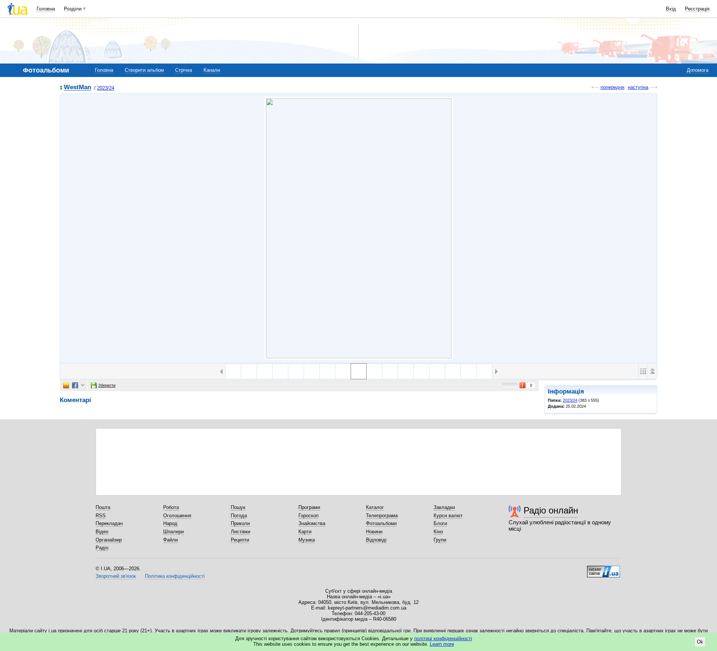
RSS (101, 515)
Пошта (103, 507)
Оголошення (177, 515)
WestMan (77, 87)
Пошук (238, 507)
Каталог (375, 507)
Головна (46, 9)
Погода (239, 515)
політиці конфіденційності (443, 638)
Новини (374, 531)
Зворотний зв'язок (116, 576)
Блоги (440, 523)
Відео (102, 531)
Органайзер (109, 540)
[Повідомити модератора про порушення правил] (522, 385)
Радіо (102, 547)
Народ (170, 523)
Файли (170, 540)
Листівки (240, 531)
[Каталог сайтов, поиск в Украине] (603, 569)
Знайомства (311, 523)
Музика (306, 540)
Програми (309, 507)
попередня (612, 87)
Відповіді (376, 540)
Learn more (442, 644)
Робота (171, 507)
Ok (700, 642)
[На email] (66, 385)
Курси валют (448, 515)
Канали (212, 70)
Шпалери (173, 531)
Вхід (671, 9)
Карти (304, 531)
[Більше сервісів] (82, 385)
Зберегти (106, 385)
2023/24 (105, 88)
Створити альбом (144, 70)
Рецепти (240, 540)
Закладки (444, 507)
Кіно (438, 531)
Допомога (697, 70)
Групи (440, 540)
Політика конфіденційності (175, 576)
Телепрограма (382, 515)
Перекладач (109, 523)
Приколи (240, 523)
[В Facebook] (75, 385)
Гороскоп (308, 515)
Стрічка (183, 70)
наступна (638, 87)
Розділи (72, 9)
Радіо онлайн (551, 510)
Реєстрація (697, 9)
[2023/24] (358, 228)
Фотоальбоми (381, 523)
